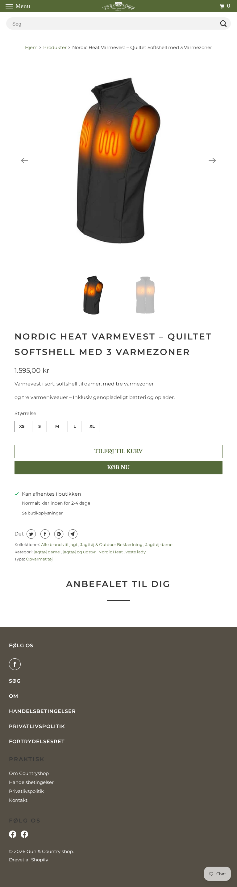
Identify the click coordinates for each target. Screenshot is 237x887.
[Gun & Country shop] (118, 6)
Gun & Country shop (50, 851)
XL (92, 426)
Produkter (55, 47)
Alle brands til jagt (59, 544)
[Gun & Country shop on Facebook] (16, 664)
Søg (15, 681)
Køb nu (118, 467)
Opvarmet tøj (39, 558)
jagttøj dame (47, 551)
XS (21, 426)
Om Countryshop (29, 773)
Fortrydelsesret (37, 741)
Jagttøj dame (159, 544)
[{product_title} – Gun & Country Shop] (118, 160)
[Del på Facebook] (44, 534)
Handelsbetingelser (42, 711)
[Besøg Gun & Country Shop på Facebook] (24, 836)
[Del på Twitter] (30, 534)
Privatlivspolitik (37, 726)
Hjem (32, 47)
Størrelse (25, 413)
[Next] (212, 160)
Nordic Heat (111, 551)
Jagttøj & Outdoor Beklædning (111, 544)
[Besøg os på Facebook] (12, 836)
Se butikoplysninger (42, 512)
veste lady (136, 551)
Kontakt (18, 800)
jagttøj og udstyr (80, 551)
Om (13, 696)
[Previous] (24, 160)
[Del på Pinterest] (58, 534)
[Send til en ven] (72, 534)
